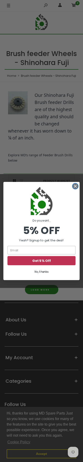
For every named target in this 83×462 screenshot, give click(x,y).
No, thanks (41, 272)
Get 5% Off (41, 260)
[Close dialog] (75, 186)
